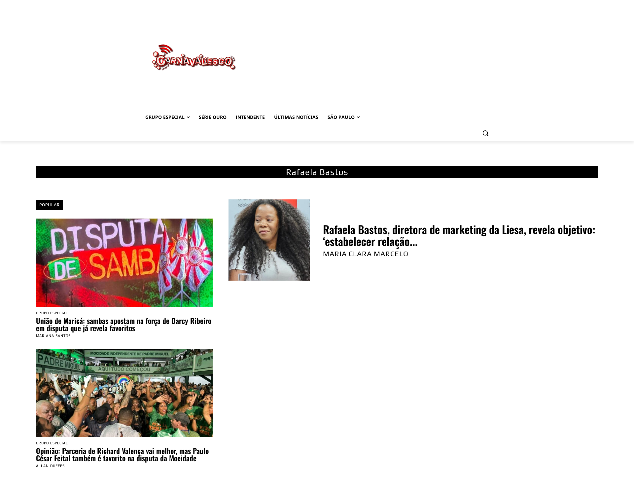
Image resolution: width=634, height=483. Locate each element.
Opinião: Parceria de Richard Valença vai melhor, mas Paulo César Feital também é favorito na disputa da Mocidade (122, 454)
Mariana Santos (53, 336)
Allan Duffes (50, 466)
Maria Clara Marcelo (365, 253)
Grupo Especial (52, 313)
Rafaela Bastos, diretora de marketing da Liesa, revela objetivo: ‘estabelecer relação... (459, 235)
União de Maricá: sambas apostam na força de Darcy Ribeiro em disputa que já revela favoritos (123, 324)
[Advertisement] (369, 50)
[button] (485, 133)
